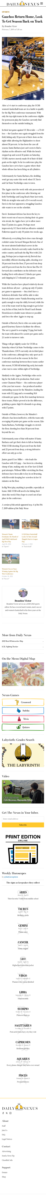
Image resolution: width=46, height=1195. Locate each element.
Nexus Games (10, 695)
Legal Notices (7, 1139)
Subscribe (23, 825)
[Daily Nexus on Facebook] (3, 1113)
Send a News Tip (8, 1156)
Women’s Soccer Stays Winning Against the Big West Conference (10, 571)
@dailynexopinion (11, 877)
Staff (3, 1126)
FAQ (3, 1135)
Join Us (4, 1130)
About (5, 1121)
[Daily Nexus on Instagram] (10, 1113)
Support (6, 1167)
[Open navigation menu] (41, 3)
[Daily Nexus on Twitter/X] (7, 1113)
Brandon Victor (11, 26)
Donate (4, 1172)
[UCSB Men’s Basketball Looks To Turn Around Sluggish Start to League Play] (30, 524)
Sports (5, 12)
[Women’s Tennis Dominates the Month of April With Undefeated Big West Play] (10, 524)
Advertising (6, 1151)
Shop (4, 1177)
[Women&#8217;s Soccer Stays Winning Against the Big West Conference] (10, 559)
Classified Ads (7, 1160)
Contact (6, 1146)
